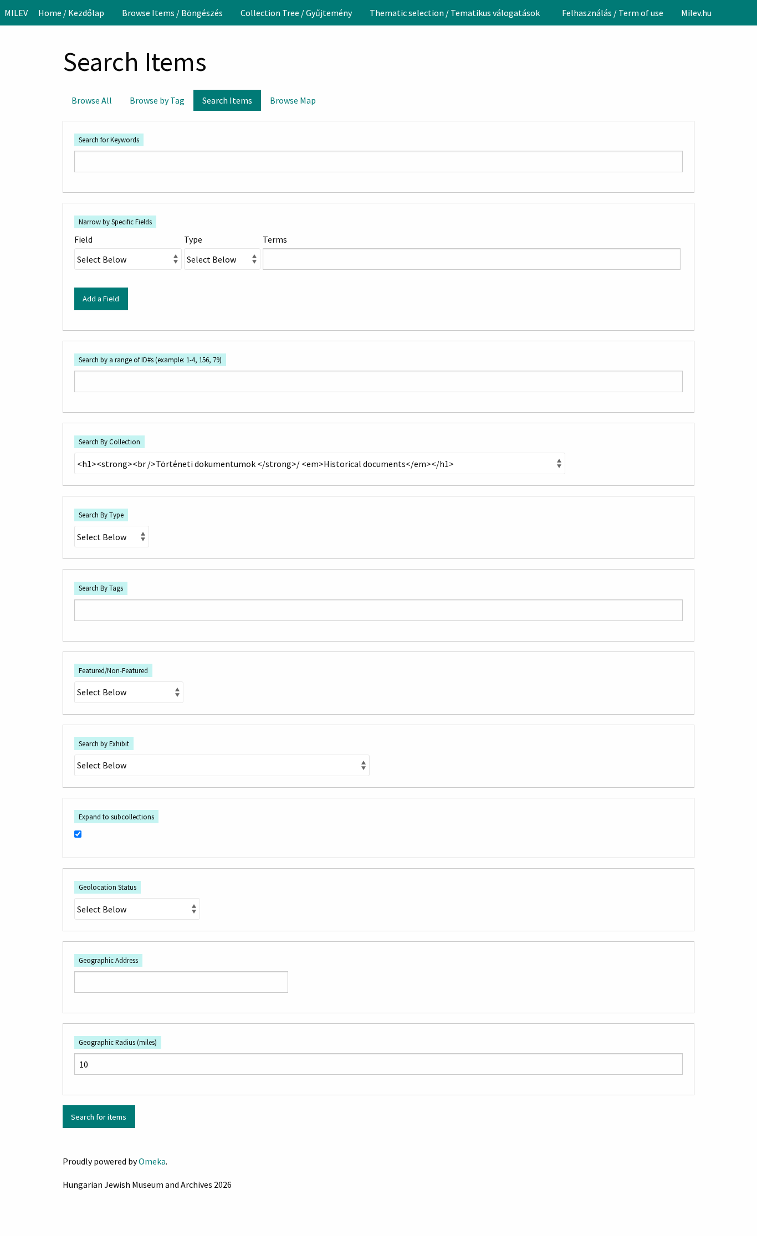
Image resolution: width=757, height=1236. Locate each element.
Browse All (91, 100)
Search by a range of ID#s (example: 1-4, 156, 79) (150, 359)
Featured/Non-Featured (113, 670)
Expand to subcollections (116, 816)
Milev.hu (696, 12)
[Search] (747, 12)
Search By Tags (101, 587)
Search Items (227, 100)
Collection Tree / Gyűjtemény (296, 12)
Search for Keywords (109, 139)
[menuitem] (71, 12)
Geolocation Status (107, 887)
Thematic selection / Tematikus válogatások (455, 12)
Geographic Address (108, 960)
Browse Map (293, 100)
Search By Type (101, 514)
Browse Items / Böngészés (172, 12)
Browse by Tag (157, 100)
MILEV (16, 12)
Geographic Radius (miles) (118, 1042)
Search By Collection (109, 441)
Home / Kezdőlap (71, 12)
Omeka (152, 1161)
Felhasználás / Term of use (612, 12)
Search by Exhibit (104, 743)
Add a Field (101, 299)
